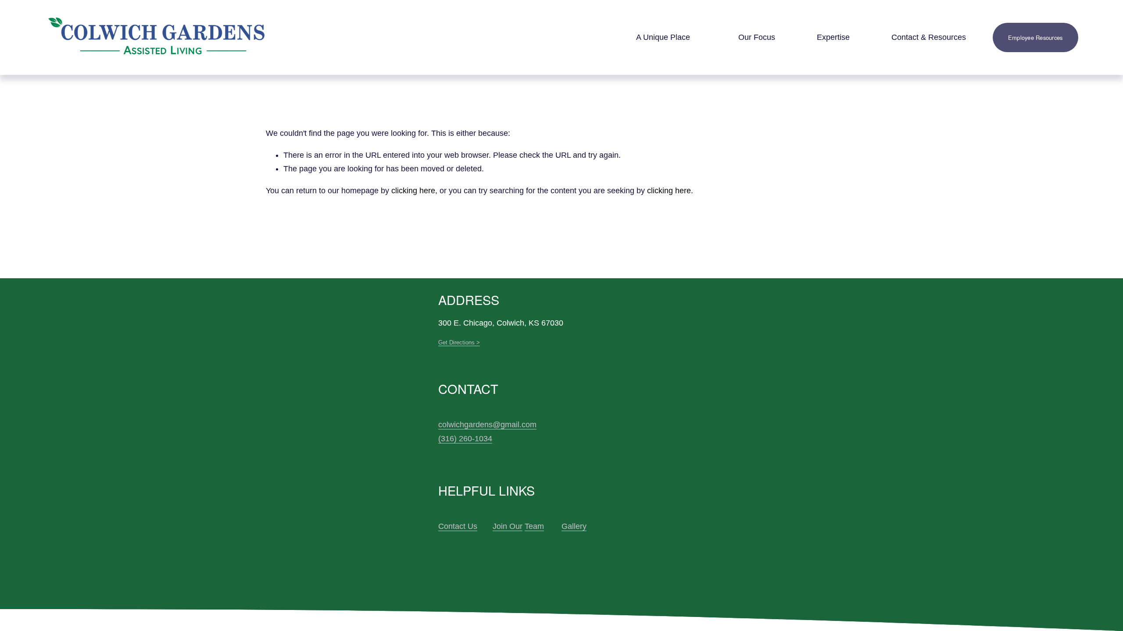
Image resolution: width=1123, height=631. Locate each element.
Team (534, 526)
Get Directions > (459, 342)
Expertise (833, 37)
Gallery (574, 526)
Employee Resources (1035, 37)
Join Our (507, 526)
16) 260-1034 (468, 438)
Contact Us (457, 526)
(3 (441, 438)
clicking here (413, 190)
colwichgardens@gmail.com (487, 424)
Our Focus (756, 37)
